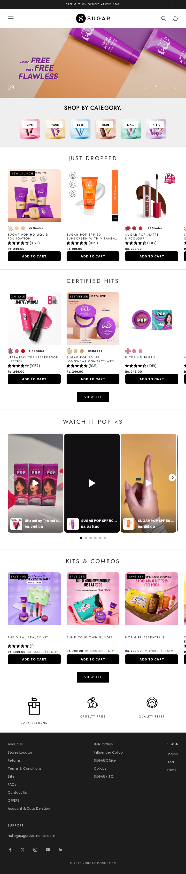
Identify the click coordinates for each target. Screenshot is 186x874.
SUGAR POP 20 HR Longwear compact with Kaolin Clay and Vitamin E (93, 359)
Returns (14, 760)
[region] (93, 63)
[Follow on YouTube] (48, 849)
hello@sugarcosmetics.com (31, 835)
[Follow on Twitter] (22, 849)
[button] (19, 243)
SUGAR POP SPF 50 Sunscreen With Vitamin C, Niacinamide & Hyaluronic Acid (91, 237)
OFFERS (14, 800)
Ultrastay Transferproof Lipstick (33, 359)
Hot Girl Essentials (145, 637)
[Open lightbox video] (35, 483)
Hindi (171, 762)
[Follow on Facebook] (10, 849)
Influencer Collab (108, 752)
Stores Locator (20, 752)
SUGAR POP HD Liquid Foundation (28, 237)
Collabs (100, 768)
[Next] (172, 477)
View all (93, 397)
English (172, 754)
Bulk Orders (103, 744)
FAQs (12, 784)
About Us (15, 744)
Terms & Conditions (24, 768)
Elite (11, 776)
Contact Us (17, 792)
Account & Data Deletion (29, 808)
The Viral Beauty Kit (28, 637)
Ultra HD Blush (140, 357)
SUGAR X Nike (105, 760)
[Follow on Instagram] (35, 849)
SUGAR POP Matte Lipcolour (142, 237)
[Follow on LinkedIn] (60, 849)
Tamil (171, 770)
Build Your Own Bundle (90, 637)
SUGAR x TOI (104, 776)
